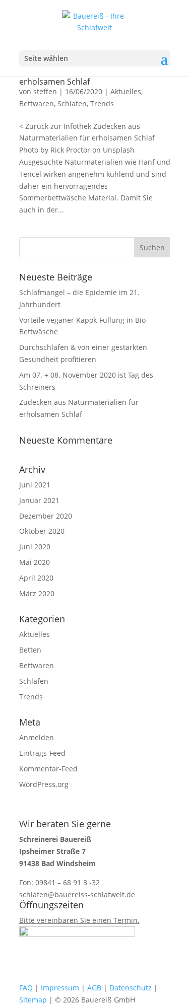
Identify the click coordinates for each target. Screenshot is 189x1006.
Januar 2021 (39, 500)
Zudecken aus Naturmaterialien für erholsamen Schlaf (85, 77)
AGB (94, 987)
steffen (45, 91)
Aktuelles (125, 91)
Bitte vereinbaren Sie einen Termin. (79, 920)
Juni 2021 (34, 484)
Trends (102, 103)
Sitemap (33, 999)
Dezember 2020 (45, 516)
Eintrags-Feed (42, 753)
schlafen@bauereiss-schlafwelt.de (77, 894)
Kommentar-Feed (48, 768)
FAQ (26, 987)
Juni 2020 (34, 546)
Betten (30, 650)
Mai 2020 (34, 562)
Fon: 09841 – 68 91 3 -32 (59, 882)
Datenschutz (130, 987)
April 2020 (36, 578)
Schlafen (72, 103)
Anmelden (36, 737)
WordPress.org (44, 784)
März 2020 (36, 593)
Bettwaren (36, 103)
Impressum (60, 987)
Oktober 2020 (42, 531)
